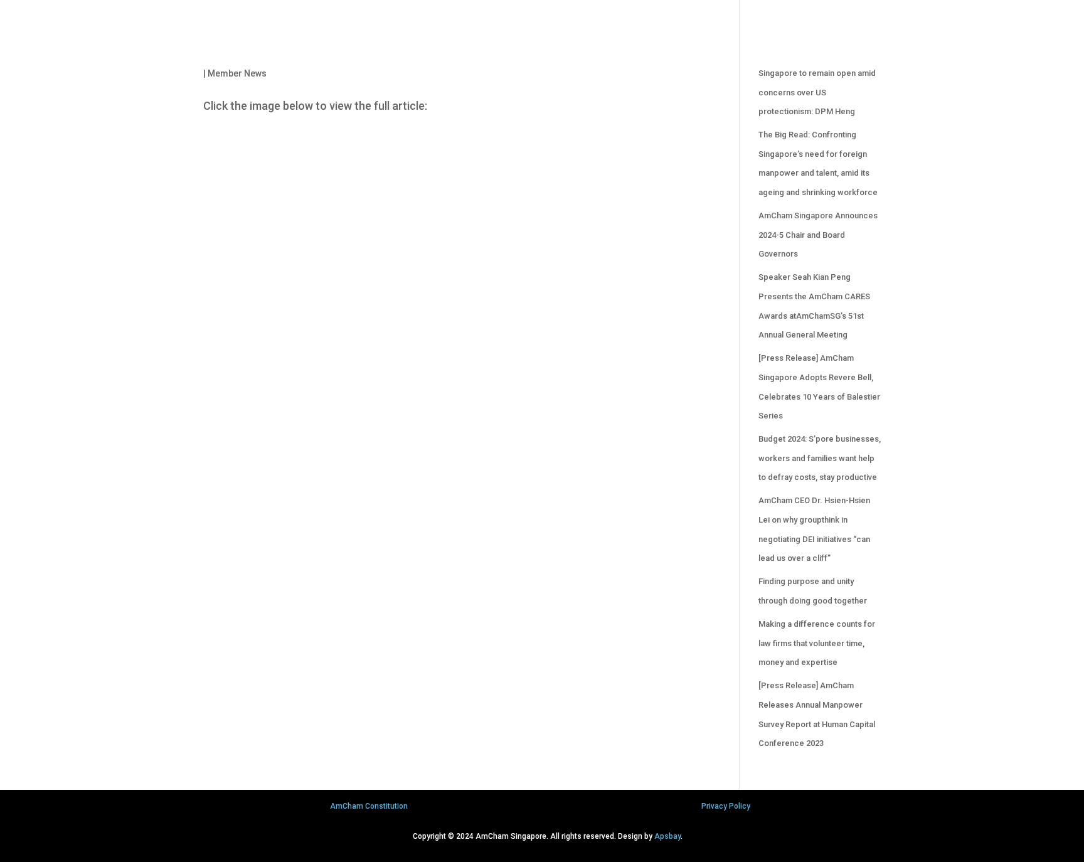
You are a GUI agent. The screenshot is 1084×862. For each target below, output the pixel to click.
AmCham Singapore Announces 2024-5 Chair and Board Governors (818, 234)
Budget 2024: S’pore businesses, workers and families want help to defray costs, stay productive (819, 458)
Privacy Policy (725, 806)
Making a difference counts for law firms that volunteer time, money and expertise (816, 643)
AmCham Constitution (369, 806)
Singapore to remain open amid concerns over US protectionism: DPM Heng (817, 92)
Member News (237, 73)
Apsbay (667, 836)
